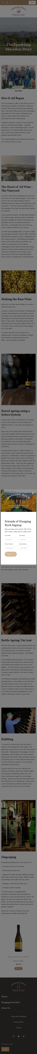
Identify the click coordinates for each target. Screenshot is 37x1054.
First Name (8, 535)
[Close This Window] (32, 493)
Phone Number (9, 544)
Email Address (23, 544)
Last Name (22, 535)
